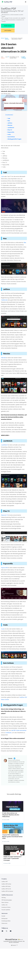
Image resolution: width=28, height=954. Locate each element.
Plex (9, 121)
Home (2, 38)
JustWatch (11, 127)
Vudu (9, 134)
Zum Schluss (11, 137)
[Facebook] (2, 931)
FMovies (10, 125)
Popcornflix (11, 132)
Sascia (10, 758)
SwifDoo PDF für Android (7, 891)
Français (23, 58)
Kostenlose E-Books (6, 907)
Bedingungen (5, 918)
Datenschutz (4, 923)
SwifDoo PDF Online (6, 886)
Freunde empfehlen (6, 909)
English (23, 57)
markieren (8, 732)
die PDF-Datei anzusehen (18, 730)
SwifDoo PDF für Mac (6, 884)
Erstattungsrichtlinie (6, 920)
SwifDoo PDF (5, 881)
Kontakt (3, 916)
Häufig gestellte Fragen (14, 139)
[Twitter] (6, 931)
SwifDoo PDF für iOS (6, 888)
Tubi (9, 118)
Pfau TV (10, 130)
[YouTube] (10, 931)
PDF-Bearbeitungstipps (7, 900)
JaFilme (10, 123)
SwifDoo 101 (4, 904)
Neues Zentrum (7, 39)
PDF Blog (4, 897)
